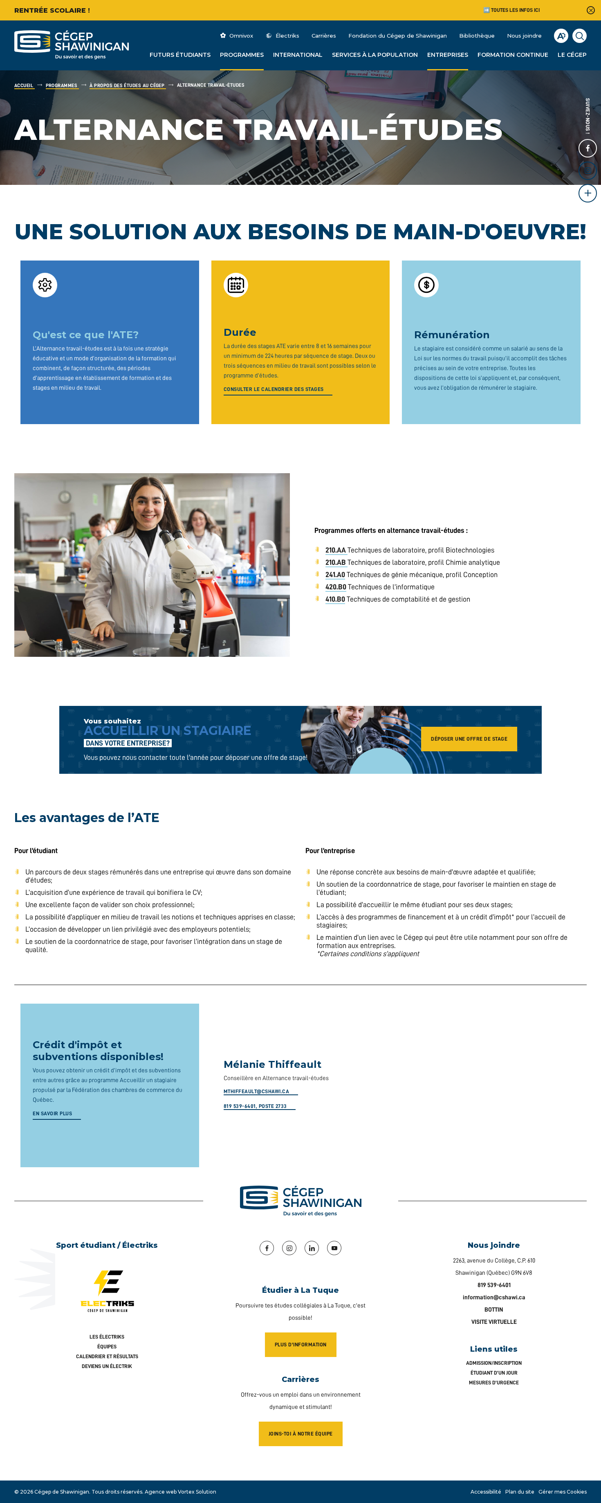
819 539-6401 (494, 1285)
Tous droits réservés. (118, 1492)
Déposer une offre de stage (469, 738)
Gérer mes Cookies (562, 1492)
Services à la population (375, 54)
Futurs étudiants (180, 54)
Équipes (107, 1346)
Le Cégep (572, 54)
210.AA (335, 550)
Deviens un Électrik (107, 1366)
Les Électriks (107, 1336)
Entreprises (447, 54)
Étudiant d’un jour (494, 1372)
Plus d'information (301, 1344)
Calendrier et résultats (107, 1356)
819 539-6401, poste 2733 (255, 1106)
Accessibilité (486, 1492)
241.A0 (335, 574)
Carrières (324, 35)
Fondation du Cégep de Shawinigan (397, 35)
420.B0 (335, 587)
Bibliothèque (477, 35)
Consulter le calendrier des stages (274, 389)
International (298, 54)
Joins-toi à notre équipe (301, 1433)
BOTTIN (493, 1310)
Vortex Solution (197, 1492)
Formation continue (513, 54)
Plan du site (519, 1492)
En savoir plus (52, 1113)
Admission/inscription (494, 1363)
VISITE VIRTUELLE (494, 1322)
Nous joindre (524, 35)
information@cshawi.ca (494, 1297)
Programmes (242, 54)
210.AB (335, 562)
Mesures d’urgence (494, 1382)
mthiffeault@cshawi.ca (256, 1091)
